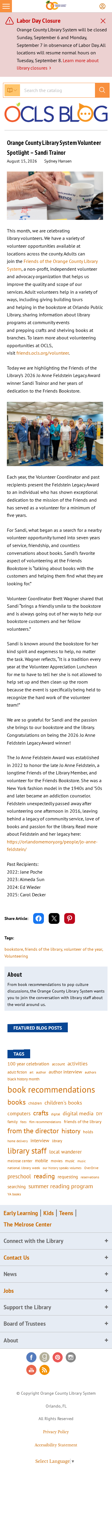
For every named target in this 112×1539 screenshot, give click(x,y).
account (58, 1064)
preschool (19, 1176)
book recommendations (51, 1089)
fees (23, 1122)
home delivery (17, 1141)
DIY (99, 1114)
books (16, 1102)
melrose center (19, 1160)
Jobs (9, 1290)
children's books (63, 1102)
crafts (40, 1113)
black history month (23, 1079)
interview (39, 1140)
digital (55, 1114)
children (35, 1103)
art (31, 1072)
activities (77, 1063)
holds (88, 1131)
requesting (68, 1177)
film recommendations (45, 1122)
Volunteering (16, 956)
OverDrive (91, 1168)
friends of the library (43, 949)
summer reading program (60, 1186)
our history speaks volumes (62, 1168)
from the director (33, 1130)
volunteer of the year (83, 949)
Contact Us (16, 1257)
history (71, 1130)
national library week (23, 1167)
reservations (90, 1177)
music (70, 1160)
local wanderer (65, 1151)
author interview (65, 1072)
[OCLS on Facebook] (31, 1357)
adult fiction (17, 1072)
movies (56, 1160)
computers (18, 1113)
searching (16, 1186)
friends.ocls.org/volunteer (42, 353)
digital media (78, 1113)
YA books (14, 1194)
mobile (41, 1160)
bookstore (13, 949)
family (12, 1121)
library (57, 1140)
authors (90, 1072)
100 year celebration (28, 1064)
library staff (27, 1151)
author (41, 1072)
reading (44, 1176)
